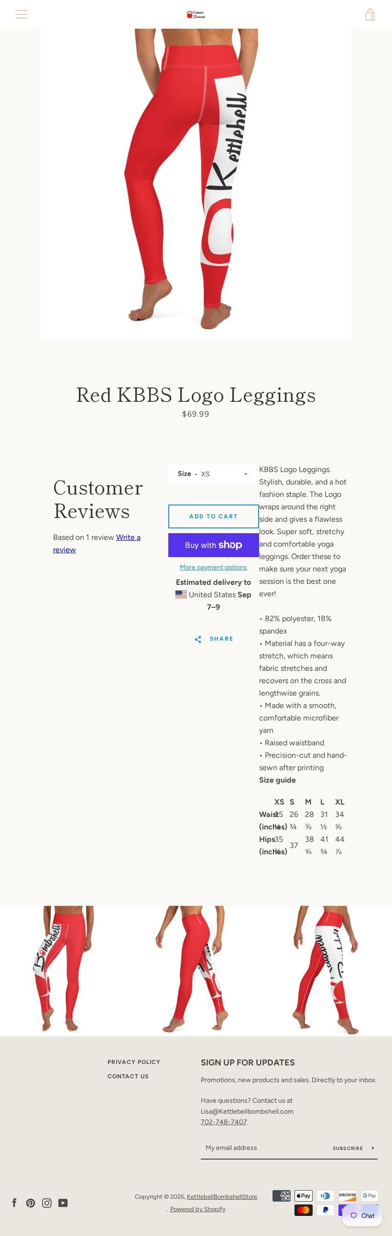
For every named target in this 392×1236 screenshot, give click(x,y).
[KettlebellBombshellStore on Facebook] (14, 1202)
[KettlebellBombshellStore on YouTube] (63, 1202)
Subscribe (349, 1148)
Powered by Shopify (198, 1209)
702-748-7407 (224, 1122)
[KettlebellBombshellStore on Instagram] (47, 1202)
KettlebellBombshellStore (222, 1196)
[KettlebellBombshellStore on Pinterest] (30, 1202)
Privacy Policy (134, 1062)
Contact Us (128, 1076)
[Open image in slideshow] (196, 184)
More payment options (213, 567)
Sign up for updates (248, 1062)
